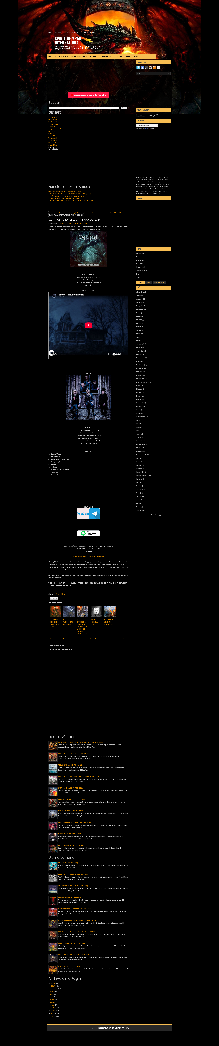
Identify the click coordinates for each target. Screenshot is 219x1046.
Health (92, 32)
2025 (53, 986)
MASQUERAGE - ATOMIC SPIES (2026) (72, 943)
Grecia (138, 399)
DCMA (136, 56)
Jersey (138, 437)
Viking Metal (52, 140)
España (138, 375)
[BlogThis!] (53, 598)
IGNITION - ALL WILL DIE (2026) (69, 966)
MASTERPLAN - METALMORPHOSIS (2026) (74, 955)
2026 (53, 983)
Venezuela (139, 510)
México (138, 448)
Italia (138, 430)
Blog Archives (159, 282)
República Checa (142, 476)
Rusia (138, 482)
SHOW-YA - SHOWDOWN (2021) (70, 834)
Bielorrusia (139, 309)
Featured (83, 32)
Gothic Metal (52, 136)
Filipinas (139, 389)
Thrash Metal (52, 126)
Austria (138, 302)
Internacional (140, 417)
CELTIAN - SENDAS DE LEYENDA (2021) (72, 845)
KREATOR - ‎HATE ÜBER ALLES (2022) (71, 799)
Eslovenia (139, 372)
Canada (138, 327)
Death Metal (52, 122)
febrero (53, 1002)
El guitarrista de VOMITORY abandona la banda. (64, 191)
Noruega (80, 213)
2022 (53, 1013)
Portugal (139, 469)
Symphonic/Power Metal (115, 213)
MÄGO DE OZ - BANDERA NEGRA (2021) (73, 753)
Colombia (139, 344)
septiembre (54, 989)
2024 (56, 213)
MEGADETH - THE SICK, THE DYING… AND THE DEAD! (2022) (80, 742)
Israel (138, 427)
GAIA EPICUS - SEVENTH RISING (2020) (109, 622)
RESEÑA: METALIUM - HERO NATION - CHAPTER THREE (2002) (70, 201)
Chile (138, 333)
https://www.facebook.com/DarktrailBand (88, 557)
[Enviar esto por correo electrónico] (51, 598)
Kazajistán (139, 441)
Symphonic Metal (54, 124)
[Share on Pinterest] (62, 594)
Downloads (59, 32)
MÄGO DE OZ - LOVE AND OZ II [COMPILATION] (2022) (78, 776)
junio (52, 994)
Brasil (138, 316)
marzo (52, 1000)
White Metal (52, 138)
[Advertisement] (55, 14)
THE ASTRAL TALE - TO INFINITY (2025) (73, 886)
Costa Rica (140, 351)
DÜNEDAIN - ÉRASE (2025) (68, 863)
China (138, 337)
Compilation (140, 253)
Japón (138, 434)
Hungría (139, 406)
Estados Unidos (141, 382)
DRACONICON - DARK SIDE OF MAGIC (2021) (74, 822)
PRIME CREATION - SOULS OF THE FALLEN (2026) (76, 932)
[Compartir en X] (55, 598)
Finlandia (139, 392)
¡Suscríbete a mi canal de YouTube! (90, 95)
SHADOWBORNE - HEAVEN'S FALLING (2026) (74, 909)
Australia (139, 299)
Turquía (139, 496)
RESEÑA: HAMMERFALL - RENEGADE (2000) (63, 198)
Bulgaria (139, 320)
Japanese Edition (142, 271)
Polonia (138, 465)
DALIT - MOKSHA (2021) (94, 622)
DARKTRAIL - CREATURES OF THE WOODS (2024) (74, 220)
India (138, 410)
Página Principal (90, 639)
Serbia (138, 486)
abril (52, 997)
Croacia (139, 354)
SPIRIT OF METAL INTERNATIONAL (68, 40)
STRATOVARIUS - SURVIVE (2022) (70, 811)
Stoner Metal (52, 145)
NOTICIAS (119, 56)
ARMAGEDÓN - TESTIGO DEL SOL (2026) (73, 874)
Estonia (138, 385)
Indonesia (139, 413)
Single (138, 277)
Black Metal (52, 133)
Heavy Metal (52, 119)
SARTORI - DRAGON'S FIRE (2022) (70, 788)
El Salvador (140, 365)
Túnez (138, 500)
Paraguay (139, 458)
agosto (52, 991)
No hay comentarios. (81, 223)
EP (137, 257)
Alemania (139, 292)
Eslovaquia (139, 368)
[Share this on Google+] (59, 594)
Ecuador (139, 361)
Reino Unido (140, 472)
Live (137, 274)
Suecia (138, 489)
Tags (148, 282)
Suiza (138, 493)
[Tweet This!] (56, 594)
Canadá (138, 330)
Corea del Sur (140, 347)
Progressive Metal (54, 129)
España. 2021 (140, 379)
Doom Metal (52, 143)
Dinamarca (140, 358)
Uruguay (139, 507)
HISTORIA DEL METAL (61, 56)
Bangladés (139, 306)
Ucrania (138, 503)
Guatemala (140, 403)
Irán (137, 420)
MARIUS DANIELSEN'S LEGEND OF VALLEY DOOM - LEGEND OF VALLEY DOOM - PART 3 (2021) (82, 627)
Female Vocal (63, 213)
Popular (140, 282)
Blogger (159, 515)
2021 (53, 1016)
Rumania (139, 479)
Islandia (138, 424)
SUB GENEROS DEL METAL (79, 56)
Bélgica (138, 323)
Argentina (139, 295)
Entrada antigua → (122, 639)
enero (52, 1005)
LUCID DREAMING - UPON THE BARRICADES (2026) (77, 920)
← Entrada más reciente (56, 639)
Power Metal (52, 117)
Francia (138, 396)
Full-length (72, 213)
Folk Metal (52, 131)
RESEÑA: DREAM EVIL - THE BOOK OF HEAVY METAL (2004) (69, 194)
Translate (152, 128)
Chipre (138, 340)
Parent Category (72, 32)
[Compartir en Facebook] (57, 598)
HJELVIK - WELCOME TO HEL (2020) (68, 622)
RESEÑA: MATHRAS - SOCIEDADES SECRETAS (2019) (67, 196)
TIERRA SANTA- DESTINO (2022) (70, 765)
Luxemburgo (140, 444)
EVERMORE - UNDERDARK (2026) (70, 897)
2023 (53, 1010)
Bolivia (138, 313)
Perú (137, 462)
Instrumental (140, 267)
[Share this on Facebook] (54, 594)
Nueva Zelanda (141, 455)
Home (50, 32)
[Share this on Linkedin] (64, 594)
